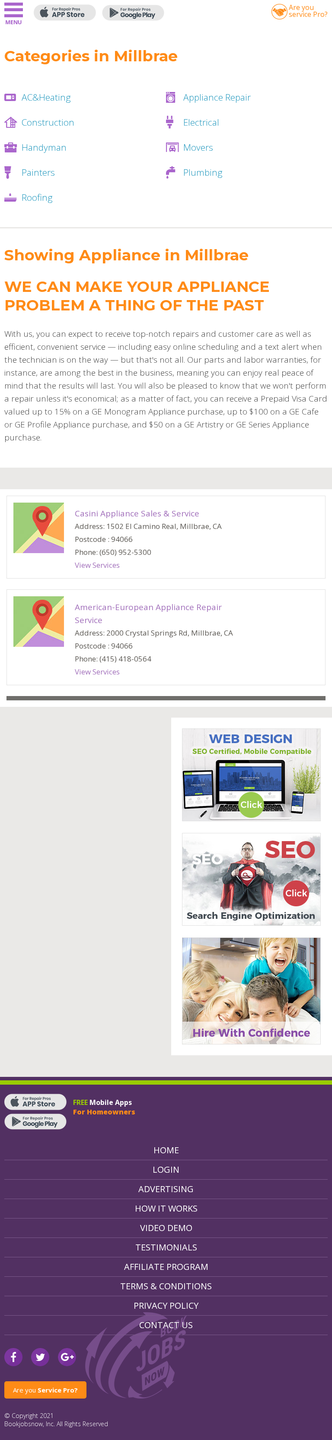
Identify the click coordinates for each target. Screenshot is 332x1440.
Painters (38, 172)
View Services (97, 565)
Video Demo (166, 1228)
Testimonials (166, 1247)
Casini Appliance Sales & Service (137, 513)
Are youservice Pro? (308, 11)
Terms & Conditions (166, 1286)
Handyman (44, 147)
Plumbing (203, 172)
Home (166, 1150)
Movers (198, 147)
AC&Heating (46, 97)
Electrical (201, 122)
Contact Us (166, 1325)
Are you (45, 1390)
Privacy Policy (166, 1305)
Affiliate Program (166, 1266)
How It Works (166, 1208)
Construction (48, 122)
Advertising (166, 1189)
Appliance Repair (217, 97)
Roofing (37, 197)
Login (166, 1169)
